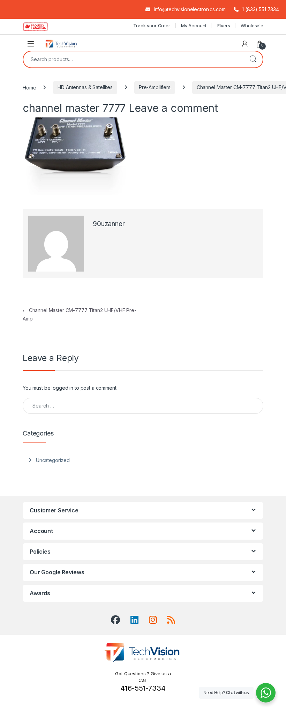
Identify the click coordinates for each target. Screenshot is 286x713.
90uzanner (109, 224)
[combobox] (133, 59)
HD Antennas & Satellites (85, 87)
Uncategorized (53, 460)
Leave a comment (173, 107)
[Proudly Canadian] (41, 26)
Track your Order (151, 25)
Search (253, 59)
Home (29, 87)
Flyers (223, 25)
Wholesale (252, 25)
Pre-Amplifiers (155, 87)
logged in (62, 388)
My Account (194, 25)
